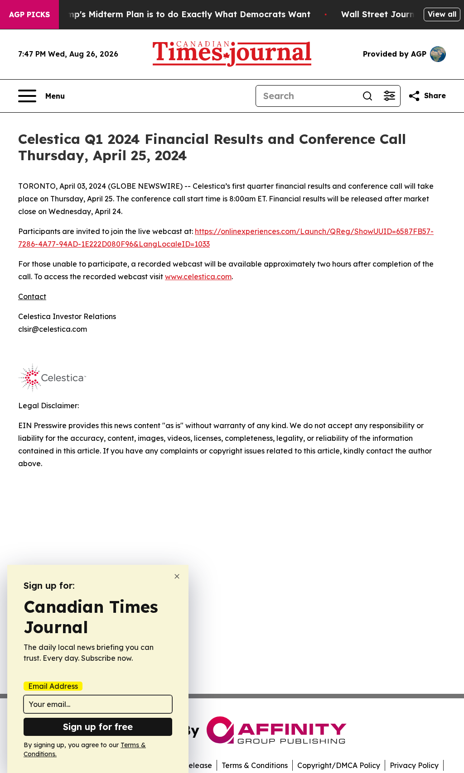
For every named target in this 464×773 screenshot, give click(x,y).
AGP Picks (29, 14)
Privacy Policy (414, 765)
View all (442, 14)
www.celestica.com (198, 276)
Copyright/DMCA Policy (338, 765)
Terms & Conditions (255, 765)
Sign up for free (98, 726)
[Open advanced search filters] (389, 96)
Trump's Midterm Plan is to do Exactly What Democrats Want (181, 14)
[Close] (177, 576)
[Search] (367, 96)
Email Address (53, 686)
